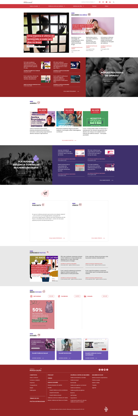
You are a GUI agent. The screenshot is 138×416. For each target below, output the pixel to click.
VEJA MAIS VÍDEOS (96, 238)
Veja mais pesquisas (69, 91)
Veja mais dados (105, 180)
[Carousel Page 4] (48, 50)
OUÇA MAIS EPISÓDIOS (55, 238)
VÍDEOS (50, 378)
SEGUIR (51, 296)
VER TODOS (21, 173)
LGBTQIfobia (73, 395)
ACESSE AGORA (36, 358)
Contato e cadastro (35, 380)
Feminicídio (30, 45)
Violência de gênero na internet (78, 385)
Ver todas (107, 81)
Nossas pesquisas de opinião (55, 385)
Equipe (31, 387)
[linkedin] (110, 2)
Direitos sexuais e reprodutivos (32, 84)
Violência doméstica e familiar (81, 31)
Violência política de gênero (76, 48)
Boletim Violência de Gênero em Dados (57, 400)
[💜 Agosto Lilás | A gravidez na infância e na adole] (42, 315)
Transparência (33, 385)
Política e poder (96, 380)
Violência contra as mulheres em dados (58, 397)
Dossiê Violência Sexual (55, 395)
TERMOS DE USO (34, 398)
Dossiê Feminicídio (54, 392)
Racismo (72, 392)
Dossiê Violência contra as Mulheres (59, 390)
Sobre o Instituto (34, 377)
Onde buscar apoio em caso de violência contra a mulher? (78, 401)
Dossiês (50, 387)
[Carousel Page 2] (45, 50)
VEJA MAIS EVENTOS (68, 140)
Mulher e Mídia (95, 382)
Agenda (94, 387)
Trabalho (94, 385)
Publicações (33, 390)
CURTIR (77, 296)
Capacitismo (73, 398)
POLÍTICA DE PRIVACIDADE (37, 401)
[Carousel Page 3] (46, 50)
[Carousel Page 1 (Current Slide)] (43, 50)
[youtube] (106, 2)
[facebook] (103, 2)
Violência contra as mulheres (106, 46)
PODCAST (50, 375)
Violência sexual (74, 380)
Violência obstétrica (75, 387)
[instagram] (100, 2)
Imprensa (32, 382)
